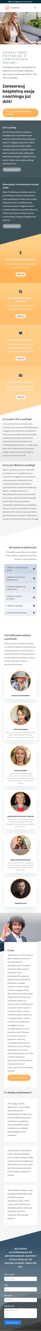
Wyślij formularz (12, 1322)
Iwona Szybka (20, 770)
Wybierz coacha (19, 1078)
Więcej (20, 274)
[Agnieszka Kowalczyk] (20, 855)
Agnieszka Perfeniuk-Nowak (20, 816)
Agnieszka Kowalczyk (20, 860)
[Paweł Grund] (20, 898)
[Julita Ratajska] (20, 724)
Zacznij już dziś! (11, 169)
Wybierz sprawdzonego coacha (18, 113)
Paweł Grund (20, 903)
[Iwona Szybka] (20, 765)
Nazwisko (8, 1295)
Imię (6, 1285)
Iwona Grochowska (21, 695)
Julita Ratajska (20, 729)
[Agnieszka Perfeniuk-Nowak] (20, 811)
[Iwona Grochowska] (20, 691)
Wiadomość (9, 1306)
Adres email (9, 1274)
